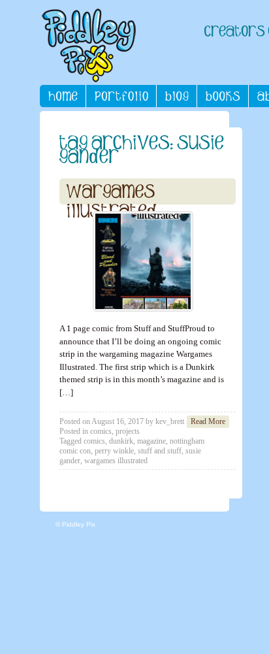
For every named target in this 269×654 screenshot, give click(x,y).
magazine (151, 441)
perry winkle (114, 450)
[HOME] (63, 96)
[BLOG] (177, 96)
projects (128, 431)
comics (101, 431)
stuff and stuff (160, 450)
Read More (208, 421)
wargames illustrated (116, 460)
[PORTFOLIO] (121, 96)
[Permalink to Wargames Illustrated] (143, 261)
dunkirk (121, 441)
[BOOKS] (223, 96)
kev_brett (169, 421)
